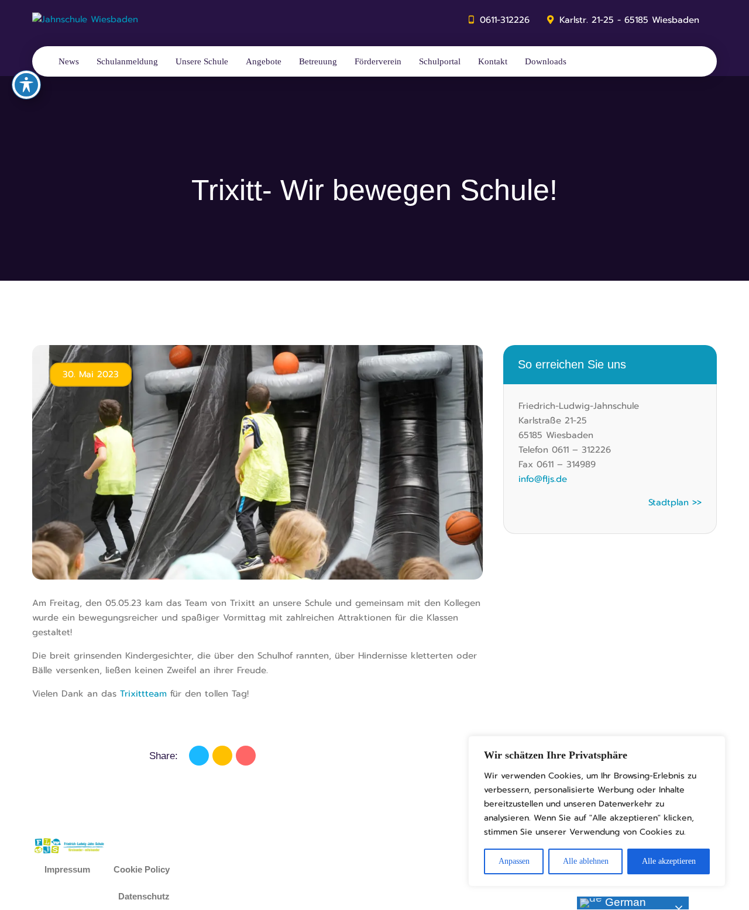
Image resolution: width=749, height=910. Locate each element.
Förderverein (378, 61)
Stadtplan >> (675, 502)
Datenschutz (144, 896)
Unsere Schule (202, 61)
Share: (163, 755)
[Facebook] (199, 756)
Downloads (545, 61)
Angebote (263, 61)
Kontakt (492, 61)
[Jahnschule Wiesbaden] (85, 19)
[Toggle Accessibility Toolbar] (26, 85)
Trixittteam (143, 693)
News (69, 61)
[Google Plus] (246, 756)
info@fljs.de (542, 479)
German (624, 902)
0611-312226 (505, 19)
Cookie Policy (142, 869)
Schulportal (440, 61)
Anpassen (514, 861)
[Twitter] (222, 756)
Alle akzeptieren (669, 861)
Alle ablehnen (586, 861)
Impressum (67, 869)
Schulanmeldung (127, 61)
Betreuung (318, 61)
